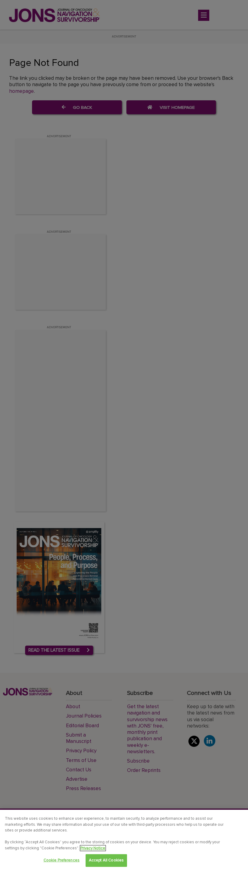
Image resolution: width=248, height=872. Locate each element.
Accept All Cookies (106, 860)
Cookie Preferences (62, 860)
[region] (124, 841)
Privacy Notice (92, 848)
